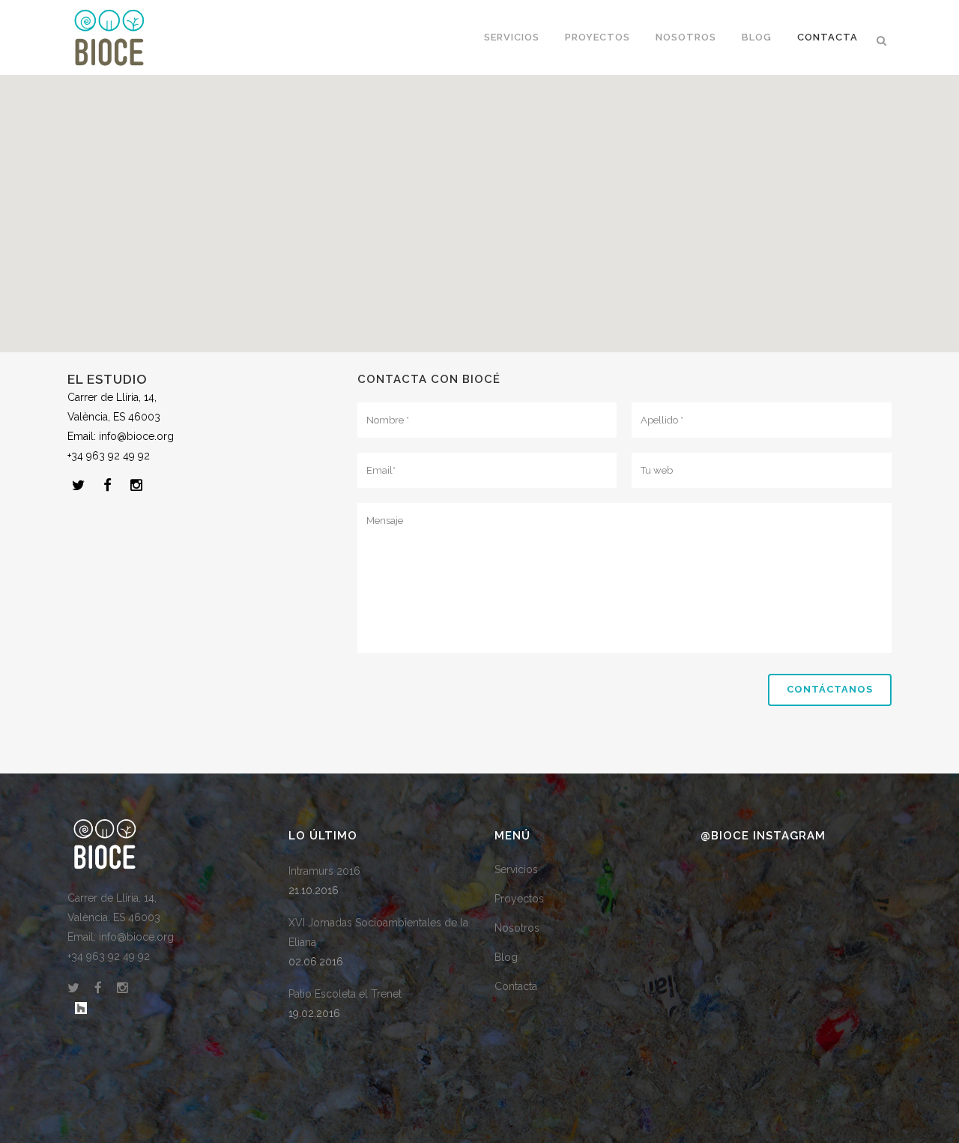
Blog (506, 957)
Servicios (516, 869)
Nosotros (516, 928)
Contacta (515, 986)
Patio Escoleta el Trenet (345, 994)
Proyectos (519, 899)
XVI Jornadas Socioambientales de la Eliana (378, 932)
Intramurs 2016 (324, 871)
